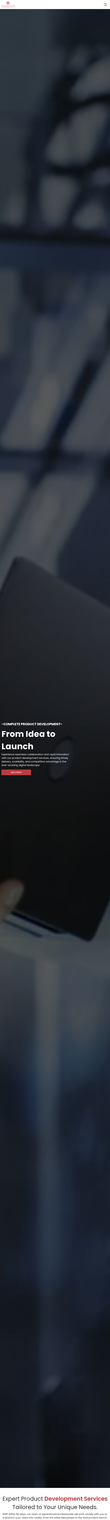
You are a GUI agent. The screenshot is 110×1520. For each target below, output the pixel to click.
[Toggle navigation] (105, 4)
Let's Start (16, 772)
